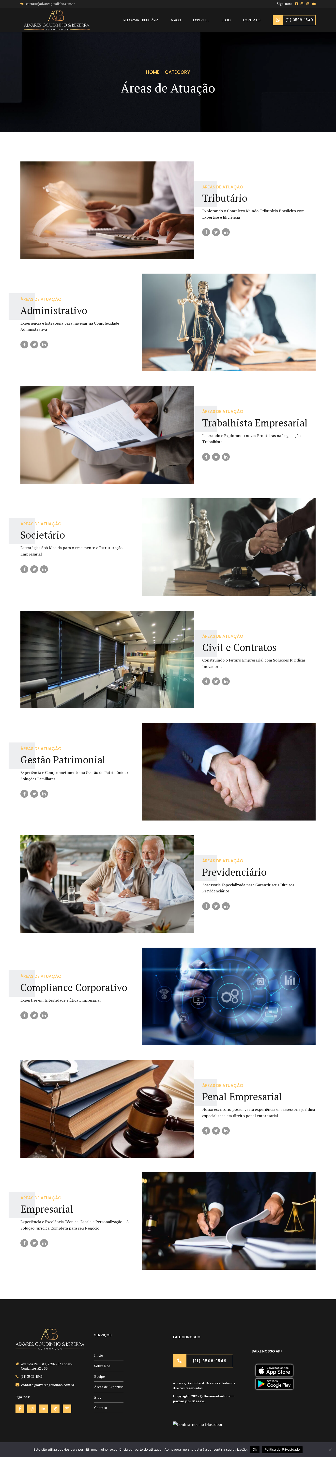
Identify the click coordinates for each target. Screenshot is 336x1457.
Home (152, 72)
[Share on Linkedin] (226, 232)
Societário (42, 534)
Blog (98, 1397)
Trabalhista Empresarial (255, 422)
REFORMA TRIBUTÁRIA (140, 20)
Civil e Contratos (239, 647)
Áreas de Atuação (222, 187)
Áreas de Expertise (108, 1386)
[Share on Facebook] (206, 232)
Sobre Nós (102, 1366)
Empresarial (46, 1208)
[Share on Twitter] (216, 232)
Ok (255, 1449)
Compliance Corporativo (73, 987)
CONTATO (251, 20)
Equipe (99, 1376)
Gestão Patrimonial (63, 759)
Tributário (224, 197)
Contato (100, 1407)
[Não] (329, 1449)
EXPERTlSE (201, 20)
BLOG (226, 20)
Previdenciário (234, 871)
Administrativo (53, 310)
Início (98, 1355)
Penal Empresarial (242, 1096)
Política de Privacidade (282, 1449)
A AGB (176, 20)
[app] (274, 1377)
